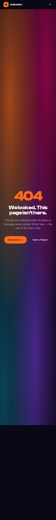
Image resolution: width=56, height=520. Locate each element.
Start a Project (40, 239)
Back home (15, 239)
